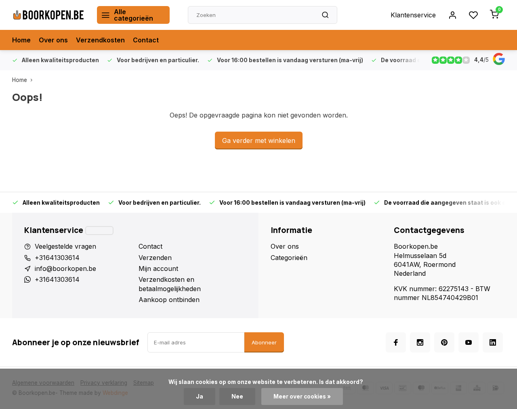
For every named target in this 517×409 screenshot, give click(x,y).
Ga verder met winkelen (258, 140)
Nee (237, 396)
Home (21, 40)
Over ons (53, 40)
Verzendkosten (100, 40)
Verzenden (155, 258)
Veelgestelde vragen (65, 246)
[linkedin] (493, 342)
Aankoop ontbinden (169, 300)
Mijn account (158, 268)
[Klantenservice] (99, 230)
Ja (199, 396)
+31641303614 (57, 258)
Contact (146, 40)
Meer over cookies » (302, 396)
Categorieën (289, 258)
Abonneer (264, 342)
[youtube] (468, 342)
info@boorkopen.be (65, 268)
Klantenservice (413, 15)
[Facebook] (396, 342)
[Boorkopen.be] (48, 15)
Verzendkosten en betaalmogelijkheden (170, 283)
